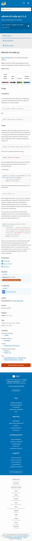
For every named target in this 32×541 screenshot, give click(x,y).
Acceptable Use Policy (15, 467)
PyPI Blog (15, 421)
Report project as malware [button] (16, 365)
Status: (16, 386)
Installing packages (15, 403)
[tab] (16, 35)
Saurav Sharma (17, 301)
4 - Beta (6, 335)
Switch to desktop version (16, 472)
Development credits (15, 448)
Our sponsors (16, 430)
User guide (15, 407)
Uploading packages (15, 405)
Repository (7, 267)
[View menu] (24, 3)
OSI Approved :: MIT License (11, 346)
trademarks (8, 536)
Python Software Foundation (16, 380)
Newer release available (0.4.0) (11, 280)
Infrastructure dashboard (15, 423)
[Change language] (28, 3)
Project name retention (15, 409)
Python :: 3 (7, 351)
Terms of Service (15, 458)
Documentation (8, 264)
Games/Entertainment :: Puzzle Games (15, 358)
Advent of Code (5, 58)
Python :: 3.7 (7, 353)
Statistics (16, 425)
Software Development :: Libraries (13, 360)
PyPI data (5, 274)
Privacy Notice (15, 464)
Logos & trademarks (16, 428)
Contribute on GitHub (15, 441)
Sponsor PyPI (16, 446)
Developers (7, 340)
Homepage (7, 261)
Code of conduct (15, 462)
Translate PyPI (15, 444)
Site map (25, 537)
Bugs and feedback (16, 439)
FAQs (16, 412)
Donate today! (16, 390)
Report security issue (16, 460)
